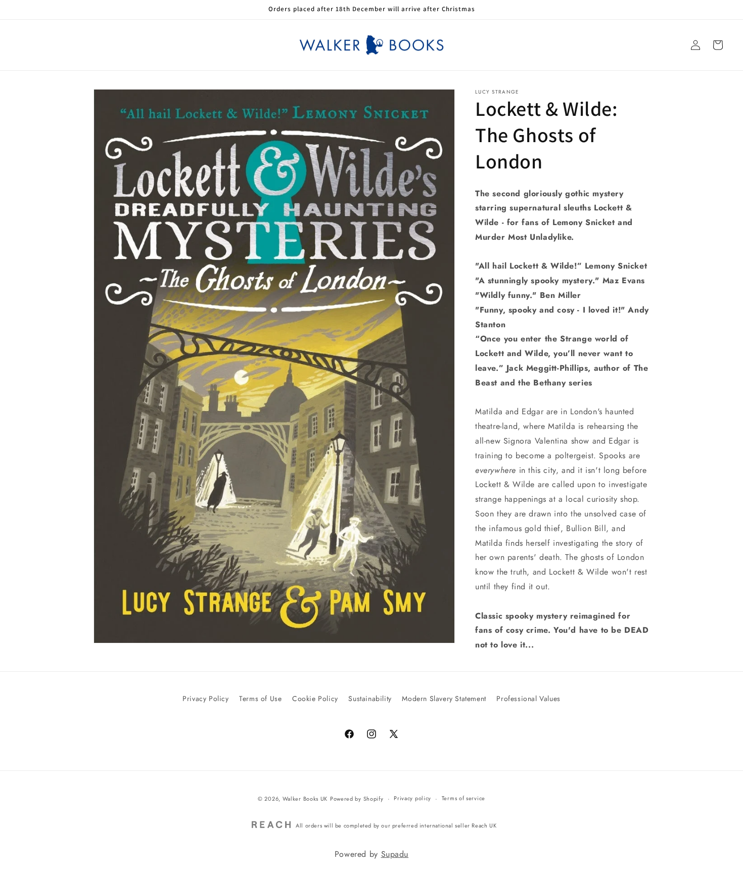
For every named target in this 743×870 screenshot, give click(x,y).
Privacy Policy (205, 698)
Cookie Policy (315, 698)
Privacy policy (412, 799)
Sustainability (369, 698)
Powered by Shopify (357, 799)
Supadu (395, 854)
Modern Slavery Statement (444, 698)
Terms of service (463, 799)
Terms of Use (260, 698)
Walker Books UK (305, 799)
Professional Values (528, 698)
